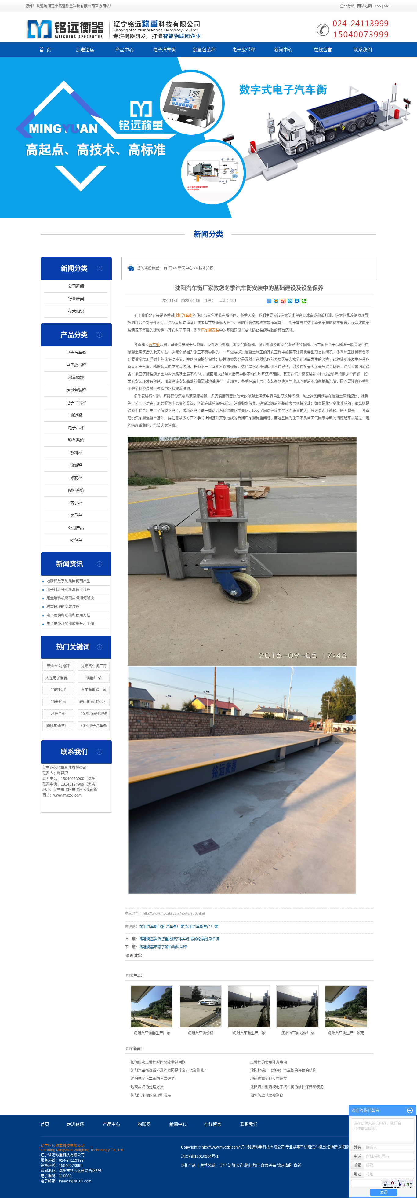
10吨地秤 (58, 690)
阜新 (297, 1165)
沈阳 (231, 1165)
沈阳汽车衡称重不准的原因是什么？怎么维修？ (169, 1070)
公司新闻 (76, 286)
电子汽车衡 (164, 49)
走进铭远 (85, 49)
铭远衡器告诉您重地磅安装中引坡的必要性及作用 (179, 939)
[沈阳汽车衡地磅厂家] (297, 1006)
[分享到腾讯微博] (290, 301)
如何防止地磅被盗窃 (266, 1095)
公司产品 (76, 528)
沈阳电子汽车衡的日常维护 (153, 1079)
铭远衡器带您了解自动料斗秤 (163, 947)
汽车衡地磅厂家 (94, 690)
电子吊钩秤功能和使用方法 (68, 615)
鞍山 (248, 1165)
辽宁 (223, 1165)
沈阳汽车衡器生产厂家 (152, 1033)
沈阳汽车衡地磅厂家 (297, 1033)
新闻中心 (283, 49)
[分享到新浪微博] (283, 301)
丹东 (272, 1165)
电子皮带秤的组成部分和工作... (71, 624)
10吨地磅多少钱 (94, 714)
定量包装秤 (204, 49)
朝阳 (289, 1165)
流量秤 (76, 465)
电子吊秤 (76, 427)
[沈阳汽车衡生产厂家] (249, 1006)
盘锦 (264, 1165)
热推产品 (188, 1165)
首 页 (45, 49)
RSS (377, 6)
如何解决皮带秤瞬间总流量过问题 (158, 1062)
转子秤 (76, 502)
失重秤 (76, 515)
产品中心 (124, 49)
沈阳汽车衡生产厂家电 (346, 1033)
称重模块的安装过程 (62, 607)
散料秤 (76, 452)
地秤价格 (58, 714)
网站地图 (364, 6)
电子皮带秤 (243, 49)
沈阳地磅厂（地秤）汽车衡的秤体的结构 (283, 1070)
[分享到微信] (304, 301)
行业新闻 (76, 298)
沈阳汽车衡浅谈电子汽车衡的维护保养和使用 (287, 1087)
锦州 (281, 1165)
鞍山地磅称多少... (93, 702)
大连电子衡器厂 (58, 678)
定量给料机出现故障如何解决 (70, 598)
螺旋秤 (76, 477)
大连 (239, 1165)
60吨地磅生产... (58, 726)
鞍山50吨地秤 (58, 666)
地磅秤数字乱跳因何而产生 (68, 581)
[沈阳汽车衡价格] (200, 1006)
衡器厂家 (93, 678)
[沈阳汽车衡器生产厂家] (152, 1006)
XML (387, 6)
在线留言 (323, 49)
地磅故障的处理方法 (147, 1087)
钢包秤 (76, 540)
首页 (45, 1124)
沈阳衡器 (346, 1147)
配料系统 (76, 490)
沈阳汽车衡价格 (200, 1033)
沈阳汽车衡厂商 (94, 666)
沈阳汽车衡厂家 (171, 927)
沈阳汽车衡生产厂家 (201, 927)
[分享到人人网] (297, 301)
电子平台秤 (76, 402)
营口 (256, 1165)
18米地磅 (58, 702)
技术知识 (76, 311)
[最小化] (410, 1111)
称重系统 (76, 440)
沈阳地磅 (330, 1147)
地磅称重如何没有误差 (268, 1079)
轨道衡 (76, 415)
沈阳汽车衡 (148, 927)
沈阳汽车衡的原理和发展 (151, 1095)
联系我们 (363, 49)
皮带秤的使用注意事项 (268, 1062)
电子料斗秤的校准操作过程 (68, 590)
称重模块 (76, 377)
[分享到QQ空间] (276, 301)
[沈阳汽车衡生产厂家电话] (346, 1006)
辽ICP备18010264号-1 (200, 1156)
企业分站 (347, 6)
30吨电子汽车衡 (94, 726)
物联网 (144, 1124)
